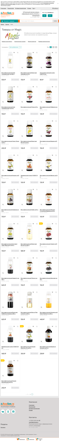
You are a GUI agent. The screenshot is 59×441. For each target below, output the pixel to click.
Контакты (3, 427)
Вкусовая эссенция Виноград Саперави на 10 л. (29, 73)
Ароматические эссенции (19, 41)
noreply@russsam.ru (33, 422)
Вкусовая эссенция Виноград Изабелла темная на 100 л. (10, 313)
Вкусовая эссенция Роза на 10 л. (29, 107)
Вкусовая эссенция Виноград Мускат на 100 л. (29, 244)
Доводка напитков (32, 41)
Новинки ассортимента (7, 41)
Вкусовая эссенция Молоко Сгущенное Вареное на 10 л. (47, 210)
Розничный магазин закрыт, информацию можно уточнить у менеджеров (30, 13)
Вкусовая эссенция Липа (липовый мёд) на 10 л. (8, 107)
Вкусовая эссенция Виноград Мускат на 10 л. (29, 141)
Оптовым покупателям (20, 8)
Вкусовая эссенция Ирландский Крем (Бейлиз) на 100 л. (48, 313)
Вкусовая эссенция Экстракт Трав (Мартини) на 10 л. (9, 244)
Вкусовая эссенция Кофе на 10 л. (29, 209)
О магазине (3, 8)
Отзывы (29, 8)
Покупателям (11, 8)
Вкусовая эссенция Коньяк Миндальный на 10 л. (9, 381)
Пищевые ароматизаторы (44, 41)
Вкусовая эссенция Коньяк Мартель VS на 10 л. (28, 347)
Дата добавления (14, 47)
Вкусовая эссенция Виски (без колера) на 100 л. (29, 313)
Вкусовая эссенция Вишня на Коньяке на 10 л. (48, 347)
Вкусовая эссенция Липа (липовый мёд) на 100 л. (8, 73)
